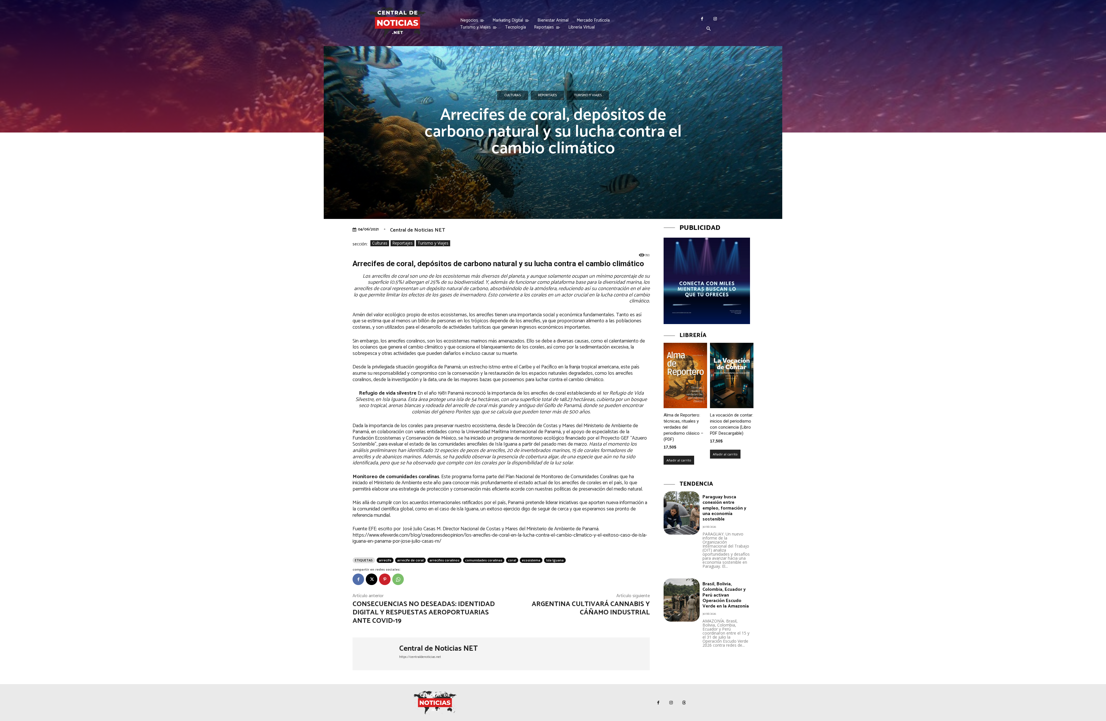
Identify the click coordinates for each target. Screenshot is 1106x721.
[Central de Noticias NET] (376, 654)
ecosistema (531, 560)
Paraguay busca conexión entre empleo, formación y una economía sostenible (724, 508)
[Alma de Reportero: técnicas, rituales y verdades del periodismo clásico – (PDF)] (685, 375)
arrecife (385, 560)
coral (512, 560)
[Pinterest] (385, 579)
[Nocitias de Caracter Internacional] (397, 22)
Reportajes (547, 95)
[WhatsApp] (398, 579)
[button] (708, 29)
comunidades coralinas (483, 560)
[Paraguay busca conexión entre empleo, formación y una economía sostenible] (682, 513)
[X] (371, 579)
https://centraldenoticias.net (420, 657)
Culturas (512, 95)
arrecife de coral (410, 560)
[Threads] (684, 703)
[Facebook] (702, 19)
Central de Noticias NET (417, 230)
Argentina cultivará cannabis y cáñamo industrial (591, 608)
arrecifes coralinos (444, 560)
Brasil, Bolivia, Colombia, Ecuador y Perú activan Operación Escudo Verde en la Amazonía (725, 595)
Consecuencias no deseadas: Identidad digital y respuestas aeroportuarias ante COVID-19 (424, 613)
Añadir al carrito (678, 460)
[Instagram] (715, 19)
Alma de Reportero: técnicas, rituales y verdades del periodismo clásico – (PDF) (683, 427)
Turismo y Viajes (588, 95)
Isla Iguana (555, 560)
